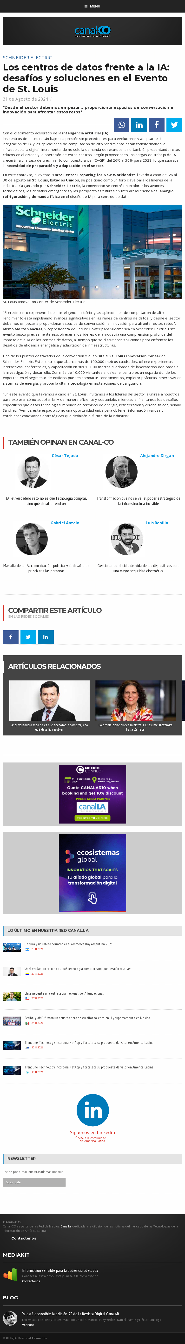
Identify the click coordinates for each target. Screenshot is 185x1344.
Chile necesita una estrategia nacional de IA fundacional (64, 993)
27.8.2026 (37, 973)
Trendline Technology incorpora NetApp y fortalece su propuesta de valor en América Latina (89, 1042)
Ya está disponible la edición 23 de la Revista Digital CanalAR (70, 1313)
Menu (95, 6)
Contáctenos (23, 1238)
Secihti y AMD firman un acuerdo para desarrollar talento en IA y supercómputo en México (87, 1017)
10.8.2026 (37, 1047)
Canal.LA (78, 930)
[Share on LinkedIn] (139, 125)
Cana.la (65, 1226)
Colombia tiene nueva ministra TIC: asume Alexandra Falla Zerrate (136, 727)
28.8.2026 (37, 949)
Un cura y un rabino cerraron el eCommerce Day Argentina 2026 (69, 944)
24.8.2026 (37, 1023)
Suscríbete (13, 1182)
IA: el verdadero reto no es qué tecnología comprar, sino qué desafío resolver (49, 727)
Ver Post (28, 1324)
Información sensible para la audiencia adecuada (60, 1270)
